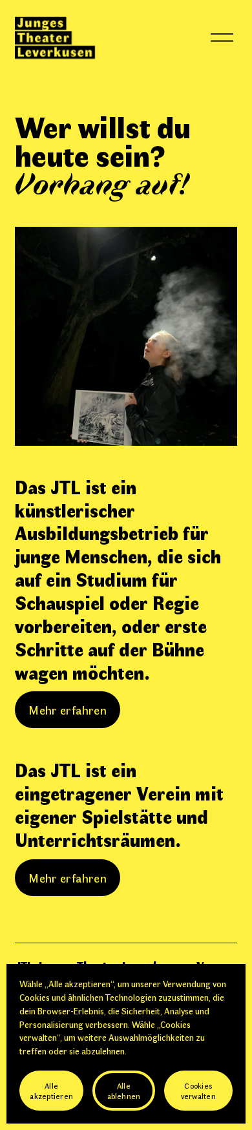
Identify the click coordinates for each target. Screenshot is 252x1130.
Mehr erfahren (67, 710)
